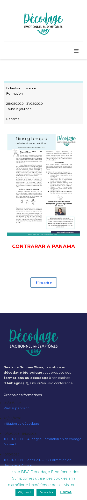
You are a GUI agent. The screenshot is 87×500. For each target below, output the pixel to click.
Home (66, 492)
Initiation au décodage (21, 423)
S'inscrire (44, 282)
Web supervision (16, 408)
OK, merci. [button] (24, 492)
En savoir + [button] (46, 492)
